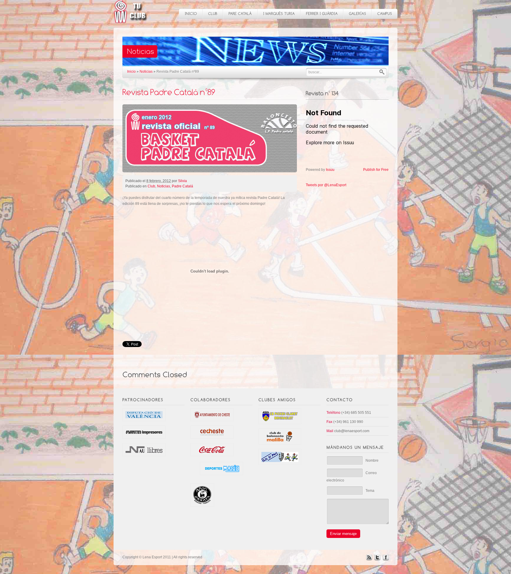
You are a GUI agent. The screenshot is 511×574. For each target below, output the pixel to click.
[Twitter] (377, 559)
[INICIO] (190, 14)
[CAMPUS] (384, 14)
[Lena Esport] (131, 20)
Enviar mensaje (343, 533)
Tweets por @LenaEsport (326, 185)
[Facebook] (385, 559)
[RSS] (369, 559)
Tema (370, 491)
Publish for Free (376, 170)
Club (151, 186)
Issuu (330, 170)
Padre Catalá (182, 186)
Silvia (182, 181)
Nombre (372, 460)
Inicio (131, 71)
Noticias (146, 71)
